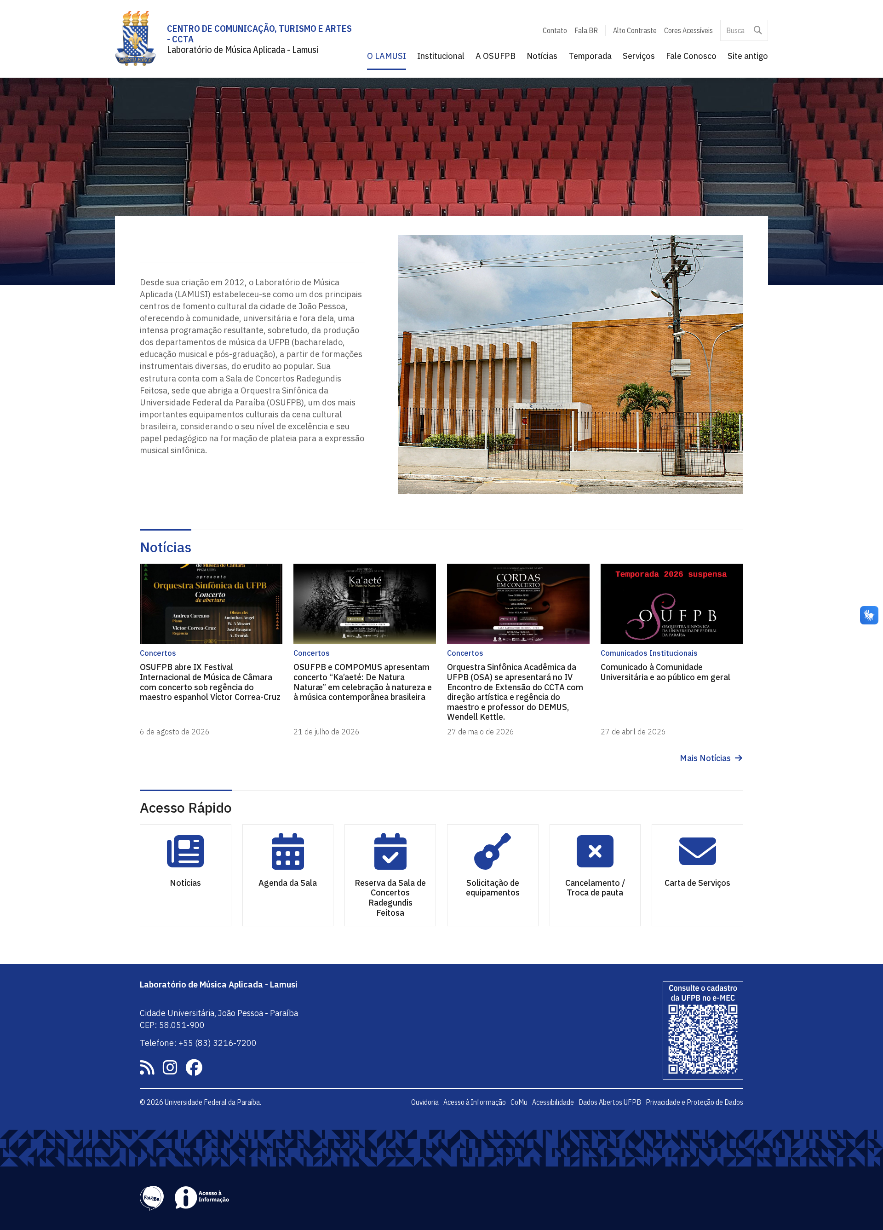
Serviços (639, 56)
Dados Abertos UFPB (610, 1102)
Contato (555, 30)
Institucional (440, 56)
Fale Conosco (691, 56)
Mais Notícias (705, 758)
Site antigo (748, 56)
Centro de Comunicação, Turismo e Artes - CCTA (259, 33)
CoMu (519, 1102)
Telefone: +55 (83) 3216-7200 (198, 1043)
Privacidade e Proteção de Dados (694, 1102)
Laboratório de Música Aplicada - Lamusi (242, 49)
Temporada (590, 56)
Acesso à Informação (474, 1102)
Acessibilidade (553, 1102)
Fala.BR (586, 30)
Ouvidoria (425, 1102)
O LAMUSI (386, 56)
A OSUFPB (496, 56)
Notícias (542, 56)
